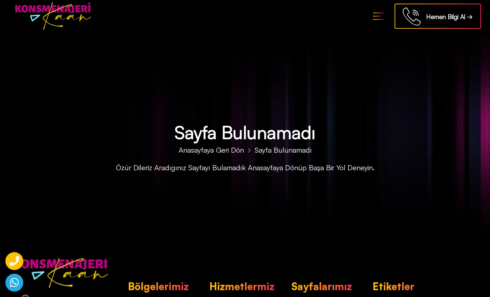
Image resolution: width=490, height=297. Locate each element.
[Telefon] (14, 261)
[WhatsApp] (14, 283)
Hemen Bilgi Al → (447, 16)
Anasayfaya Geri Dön (211, 149)
